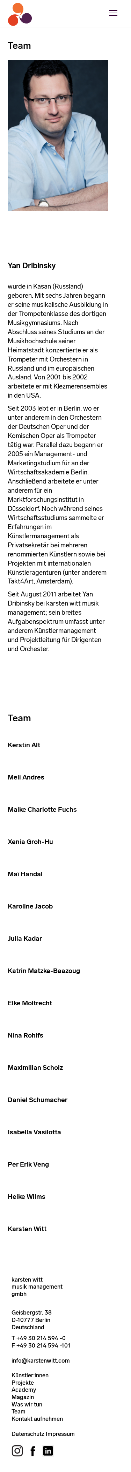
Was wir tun (27, 1404)
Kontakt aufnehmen (37, 1418)
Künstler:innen (30, 1375)
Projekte (23, 1382)
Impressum (60, 1433)
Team (19, 1411)
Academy (24, 1389)
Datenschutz (28, 1433)
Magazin (23, 1396)
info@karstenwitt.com (41, 1360)
